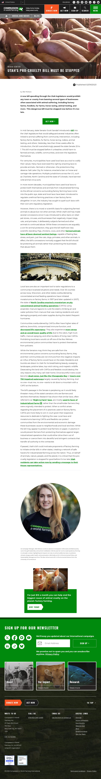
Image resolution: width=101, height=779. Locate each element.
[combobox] (5, 2)
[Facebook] (78, 2)
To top (90, 702)
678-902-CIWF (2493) (35, 718)
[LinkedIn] (90, 2)
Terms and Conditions (77, 771)
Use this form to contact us (61, 718)
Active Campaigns (82, 720)
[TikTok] (94, 2)
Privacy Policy (91, 771)
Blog (37, 16)
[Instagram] (82, 2)
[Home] (6, 16)
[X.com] (74, 2)
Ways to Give (80, 726)
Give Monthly (80, 723)
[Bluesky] (98, 2)
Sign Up (83, 643)
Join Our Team (81, 734)
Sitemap (78, 718)
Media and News (20, 16)
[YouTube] (86, 2)
